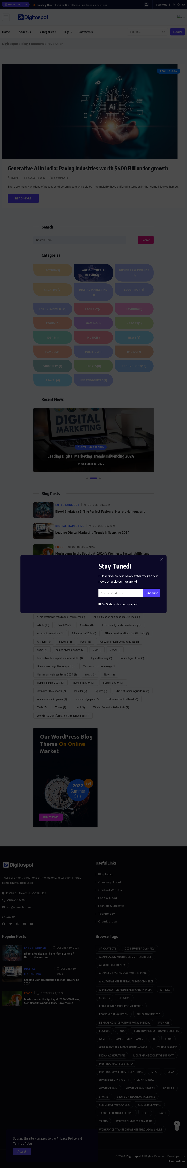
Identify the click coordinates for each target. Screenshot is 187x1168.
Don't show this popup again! (119, 604)
